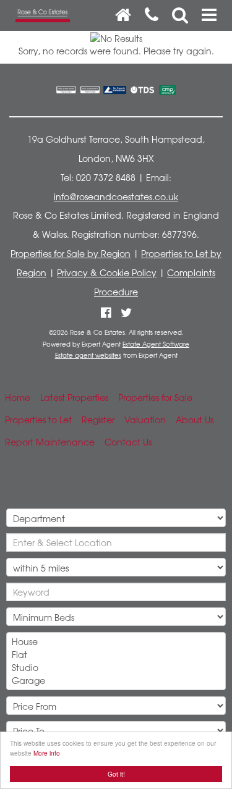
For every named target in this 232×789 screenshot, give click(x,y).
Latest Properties (74, 397)
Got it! (116, 773)
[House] (116, 641)
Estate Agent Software (155, 344)
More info (46, 752)
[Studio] (116, 667)
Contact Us (128, 442)
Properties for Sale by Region (71, 253)
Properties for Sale (155, 397)
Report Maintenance (50, 442)
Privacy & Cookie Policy (107, 272)
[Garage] (116, 680)
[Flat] (116, 654)
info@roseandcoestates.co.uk (116, 196)
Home (17, 397)
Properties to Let (38, 419)
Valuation (145, 419)
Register (98, 419)
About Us (194, 419)
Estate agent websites (88, 355)
